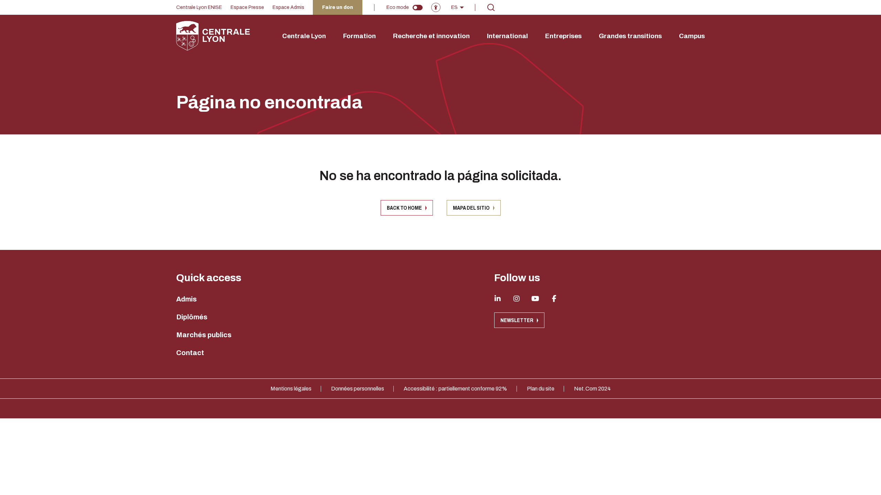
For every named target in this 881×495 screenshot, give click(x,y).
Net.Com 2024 (592, 389)
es (454, 7)
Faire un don (337, 7)
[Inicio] (213, 36)
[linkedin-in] (497, 298)
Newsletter (516, 320)
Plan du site (540, 389)
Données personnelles (357, 389)
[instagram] (516, 298)
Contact (190, 352)
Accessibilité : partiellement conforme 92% (455, 389)
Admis (186, 299)
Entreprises (563, 36)
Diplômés (192, 317)
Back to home (404, 208)
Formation (359, 36)
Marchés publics (204, 335)
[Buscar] (491, 7)
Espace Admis (288, 7)
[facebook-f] (554, 298)
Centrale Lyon (304, 36)
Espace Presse (247, 7)
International (507, 36)
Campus (692, 36)
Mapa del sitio (471, 208)
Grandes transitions (630, 36)
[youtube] (535, 298)
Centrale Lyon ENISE (199, 7)
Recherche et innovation (431, 36)
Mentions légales (290, 389)
